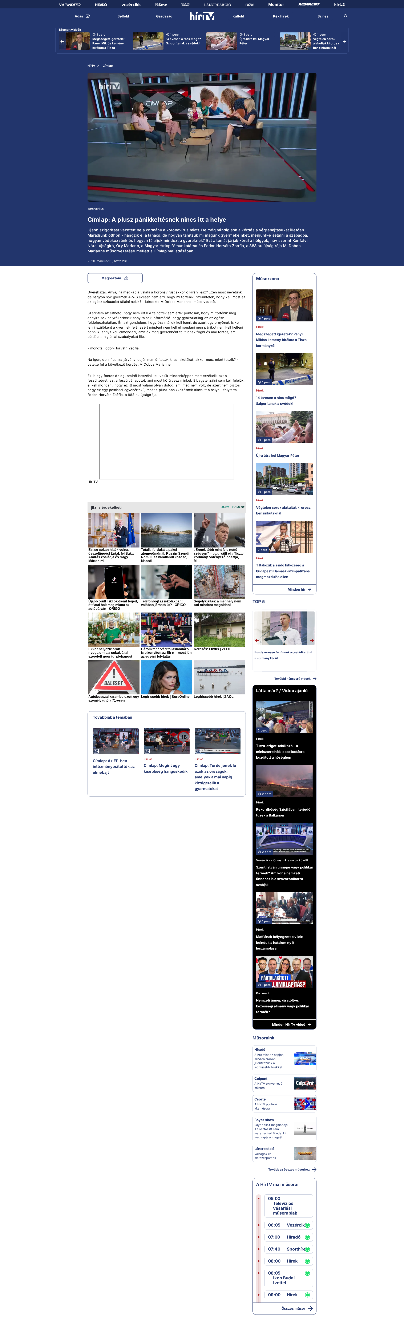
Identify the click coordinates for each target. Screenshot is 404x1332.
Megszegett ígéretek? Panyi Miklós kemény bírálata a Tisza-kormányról (108, 45)
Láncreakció (264, 1149)
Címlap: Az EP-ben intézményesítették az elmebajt (114, 767)
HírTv (91, 65)
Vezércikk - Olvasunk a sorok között (282, 860)
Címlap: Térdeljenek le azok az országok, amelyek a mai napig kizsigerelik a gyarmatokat (215, 777)
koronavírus (96, 208)
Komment (262, 993)
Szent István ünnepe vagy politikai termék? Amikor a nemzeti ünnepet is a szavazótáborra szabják (284, 876)
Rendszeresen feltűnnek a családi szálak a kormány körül (283, 655)
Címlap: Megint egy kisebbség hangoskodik (165, 768)
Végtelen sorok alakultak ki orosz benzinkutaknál (326, 43)
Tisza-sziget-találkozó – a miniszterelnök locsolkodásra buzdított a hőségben (280, 751)
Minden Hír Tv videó (288, 1024)
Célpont (260, 1078)
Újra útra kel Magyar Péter (254, 41)
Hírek (260, 327)
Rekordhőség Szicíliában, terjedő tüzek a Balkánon (283, 812)
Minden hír (296, 589)
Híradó (259, 1049)
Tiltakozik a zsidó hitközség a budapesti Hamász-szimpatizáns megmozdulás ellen (283, 571)
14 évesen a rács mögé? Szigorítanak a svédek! (183, 41)
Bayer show (264, 1120)
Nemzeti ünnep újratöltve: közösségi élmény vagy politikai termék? (282, 1006)
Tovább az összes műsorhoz (289, 1169)
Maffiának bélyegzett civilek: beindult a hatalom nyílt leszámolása (279, 942)
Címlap (108, 65)
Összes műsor (293, 1308)
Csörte (260, 1099)
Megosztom (111, 278)
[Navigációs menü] (58, 16)
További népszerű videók (292, 678)
